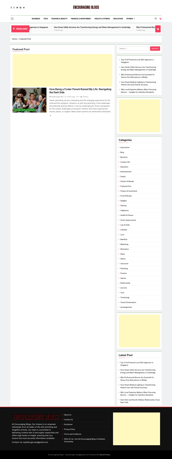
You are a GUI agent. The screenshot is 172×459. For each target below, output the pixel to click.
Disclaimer (68, 424)
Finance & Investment (81, 19)
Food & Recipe (126, 196)
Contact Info (125, 162)
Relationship (125, 283)
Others (129, 19)
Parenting (31, 110)
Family (123, 177)
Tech (46, 19)
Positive (123, 273)
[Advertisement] (62, 70)
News (122, 254)
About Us (67, 415)
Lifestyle (123, 230)
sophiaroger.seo (57, 96)
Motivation (124, 249)
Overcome (124, 264)
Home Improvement (128, 220)
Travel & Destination (128, 302)
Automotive (125, 147)
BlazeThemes (105, 455)
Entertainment (125, 172)
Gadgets (123, 201)
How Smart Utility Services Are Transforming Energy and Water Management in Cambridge (81, 27)
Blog (122, 152)
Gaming (123, 205)
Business (36, 19)
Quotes (123, 278)
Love (122, 235)
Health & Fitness (102, 19)
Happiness (124, 210)
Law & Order (125, 225)
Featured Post (20, 110)
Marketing (124, 244)
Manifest (123, 239)
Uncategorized (126, 307)
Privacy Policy (69, 429)
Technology (124, 297)
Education (118, 19)
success (123, 288)
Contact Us (68, 420)
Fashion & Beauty (59, 19)
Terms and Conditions (72, 434)
